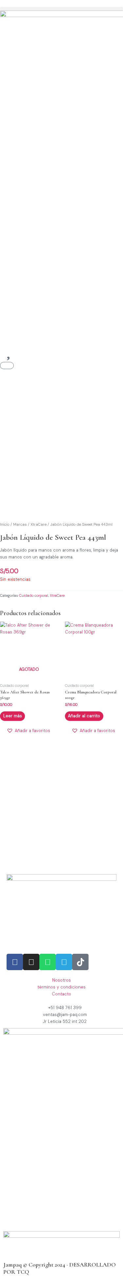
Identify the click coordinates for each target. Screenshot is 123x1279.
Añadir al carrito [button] (84, 716)
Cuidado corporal (33, 595)
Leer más (12, 716)
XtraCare (39, 524)
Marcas (20, 524)
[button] (61, 8)
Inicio (5, 524)
